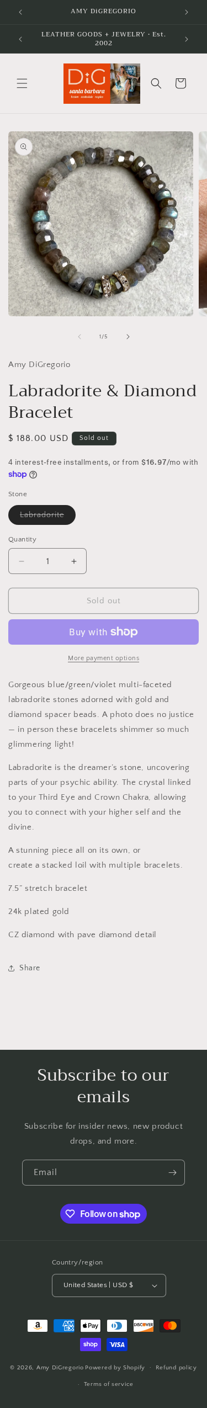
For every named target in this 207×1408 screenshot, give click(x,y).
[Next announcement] (186, 12)
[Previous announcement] (20, 12)
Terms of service (109, 1384)
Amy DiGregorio (60, 1367)
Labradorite (48, 517)
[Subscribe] (172, 1173)
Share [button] (29, 968)
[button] (22, 83)
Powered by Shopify (115, 1367)
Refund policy (176, 1367)
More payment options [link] (103, 658)
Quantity (22, 539)
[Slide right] (128, 337)
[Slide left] (79, 337)
